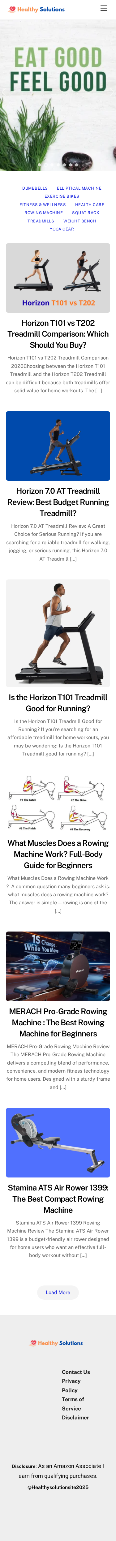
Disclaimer (75, 1417)
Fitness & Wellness (42, 204)
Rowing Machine (43, 212)
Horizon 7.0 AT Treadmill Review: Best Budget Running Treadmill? (58, 502)
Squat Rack (85, 212)
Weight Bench (79, 221)
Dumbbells (35, 188)
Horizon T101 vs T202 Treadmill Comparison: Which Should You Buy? (57, 334)
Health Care (90, 204)
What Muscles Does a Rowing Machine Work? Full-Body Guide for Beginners (57, 854)
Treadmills (41, 221)
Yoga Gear (62, 229)
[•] (39, 164)
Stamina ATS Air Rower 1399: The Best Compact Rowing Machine (58, 1199)
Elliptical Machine (79, 188)
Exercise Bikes (62, 196)
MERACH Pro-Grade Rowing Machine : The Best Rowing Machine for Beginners (58, 1022)
